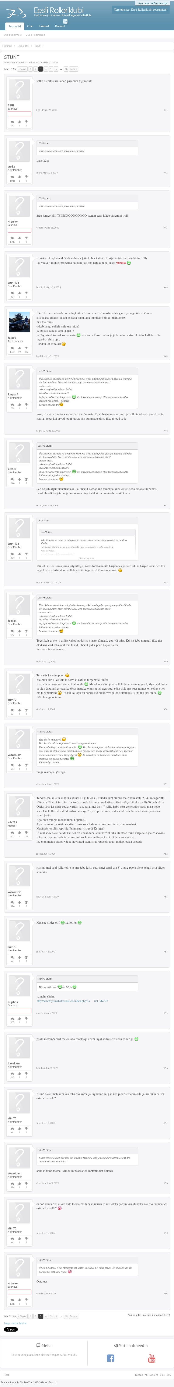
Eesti (7, 1374)
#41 (166, 110)
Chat (30, 26)
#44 (166, 287)
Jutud (21, 62)
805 (12, 1022)
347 (12, 634)
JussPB (12, 338)
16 (26, 836)
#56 (166, 1068)
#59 (166, 1233)
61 (12, 714)
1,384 (12, 351)
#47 (166, 505)
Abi (146, 1374)
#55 (166, 1013)
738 (12, 408)
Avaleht (154, 1374)
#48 (166, 582)
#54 (166, 951)
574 (12, 769)
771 (12, 125)
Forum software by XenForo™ (29, 1382)
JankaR (12, 621)
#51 (166, 784)
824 (12, 296)
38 (26, 351)
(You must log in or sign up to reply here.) (149, 1315)
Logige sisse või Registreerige (153, 3)
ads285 (12, 822)
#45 (166, 356)
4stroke (13, 221)
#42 (166, 172)
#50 (166, 709)
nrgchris (13, 1002)
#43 (166, 227)
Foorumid (14, 26)
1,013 (12, 180)
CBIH (11, 105)
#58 (166, 1183)
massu (38, 62)
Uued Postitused (35, 34)
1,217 (12, 241)
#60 (166, 1293)
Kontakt (139, 1374)
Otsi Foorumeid (13, 34)
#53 (166, 896)
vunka (11, 166)
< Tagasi (22, 69)
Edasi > (73, 69)
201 (12, 836)
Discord (61, 25)
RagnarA (13, 394)
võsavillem (14, 755)
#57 (166, 1123)
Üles (162, 1374)
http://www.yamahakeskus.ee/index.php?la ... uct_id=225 (72, 1001)
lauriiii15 (13, 283)
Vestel (12, 469)
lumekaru (14, 1063)
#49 (166, 661)
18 (66, 69)
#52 (166, 853)
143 (12, 1077)
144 (12, 483)
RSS (168, 1374)
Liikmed (44, 26)
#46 (166, 430)
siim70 (12, 700)
